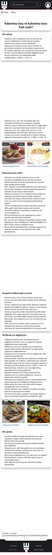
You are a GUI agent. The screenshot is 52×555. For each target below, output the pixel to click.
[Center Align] (38, 3)
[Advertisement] (26, 89)
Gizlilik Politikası (13, 549)
